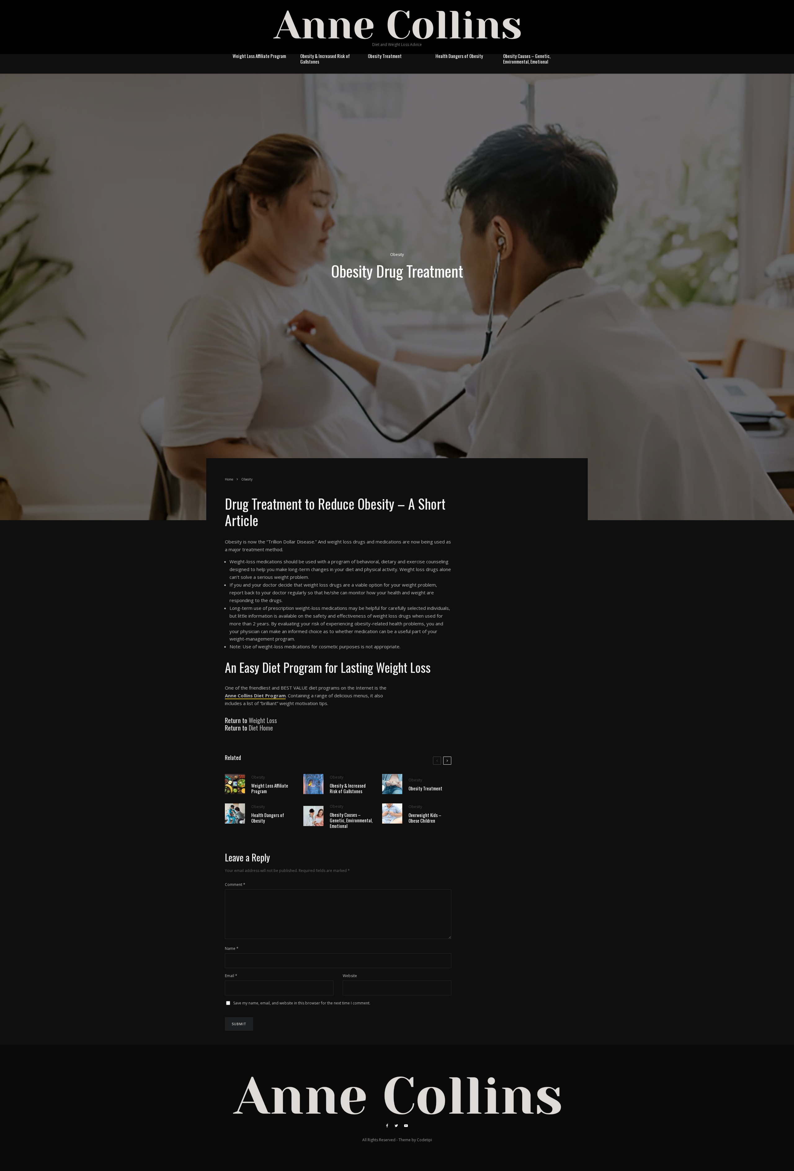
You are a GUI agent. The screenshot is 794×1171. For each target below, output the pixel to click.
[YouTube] (406, 1126)
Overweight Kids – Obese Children (424, 817)
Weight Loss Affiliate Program (259, 56)
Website (350, 975)
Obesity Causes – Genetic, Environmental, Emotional (527, 58)
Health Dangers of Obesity (459, 56)
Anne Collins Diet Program (255, 695)
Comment (235, 884)
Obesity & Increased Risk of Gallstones (325, 58)
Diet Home (261, 727)
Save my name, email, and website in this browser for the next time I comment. (301, 1003)
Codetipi (424, 1139)
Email (231, 975)
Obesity (397, 254)
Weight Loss (263, 720)
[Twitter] (396, 1126)
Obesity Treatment (385, 56)
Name (232, 948)
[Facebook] (387, 1126)
